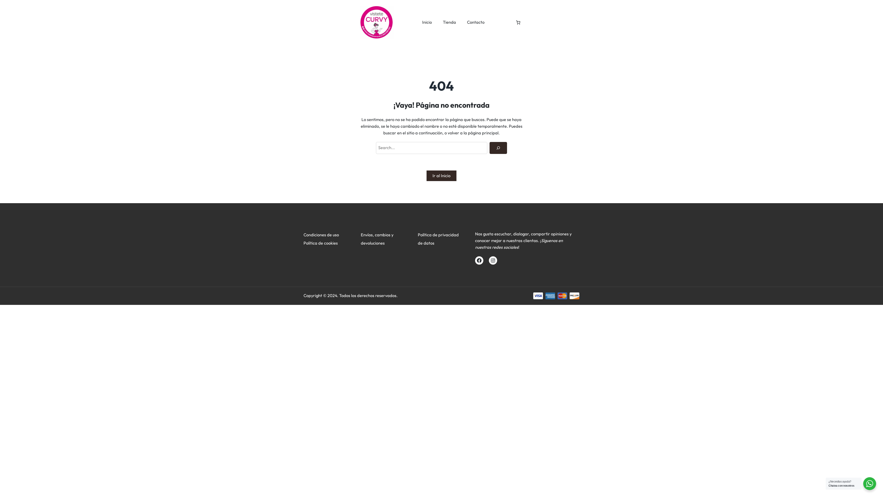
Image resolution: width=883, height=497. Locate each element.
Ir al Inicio (441, 175)
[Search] (498, 148)
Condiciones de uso (321, 234)
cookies (331, 243)
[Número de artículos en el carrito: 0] (518, 22)
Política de (314, 243)
